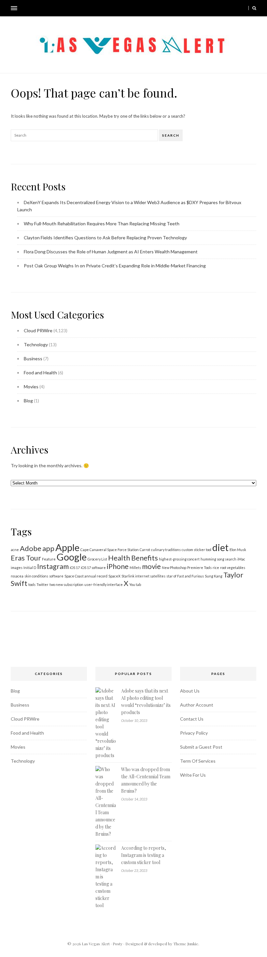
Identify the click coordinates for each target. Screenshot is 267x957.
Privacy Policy (194, 733)
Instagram (53, 566)
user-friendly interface (103, 584)
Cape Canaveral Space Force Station (109, 549)
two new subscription (66, 584)
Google (72, 556)
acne (15, 549)
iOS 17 (75, 567)
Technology (36, 344)
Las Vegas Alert (96, 943)
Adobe (30, 548)
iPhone (118, 566)
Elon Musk (238, 549)
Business (33, 358)
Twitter (42, 584)
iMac (241, 559)
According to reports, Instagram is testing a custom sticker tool (143, 855)
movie (151, 566)
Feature (49, 559)
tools (31, 584)
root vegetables (232, 567)
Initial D (29, 567)
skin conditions (36, 576)
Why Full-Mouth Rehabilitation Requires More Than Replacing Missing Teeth (101, 223)
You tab (135, 584)
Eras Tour (26, 557)
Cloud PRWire (38, 330)
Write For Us (193, 775)
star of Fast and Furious (185, 576)
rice (216, 567)
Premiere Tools (199, 567)
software (56, 576)
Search (170, 135)
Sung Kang (213, 576)
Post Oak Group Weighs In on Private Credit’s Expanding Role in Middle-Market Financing (115, 265)
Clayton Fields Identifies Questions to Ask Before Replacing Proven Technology (105, 237)
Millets (135, 567)
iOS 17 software (93, 567)
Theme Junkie (185, 943)
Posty (117, 943)
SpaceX (114, 576)
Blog (28, 400)
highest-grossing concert (179, 559)
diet (220, 547)
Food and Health (40, 372)
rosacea (17, 576)
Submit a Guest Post (201, 747)
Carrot (145, 549)
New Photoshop (174, 567)
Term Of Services (198, 761)
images (16, 567)
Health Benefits (133, 557)
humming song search (218, 559)
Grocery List (97, 559)
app (48, 548)
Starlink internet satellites (143, 576)
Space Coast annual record (85, 576)
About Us (190, 691)
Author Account (196, 705)
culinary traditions (166, 549)
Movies (31, 386)
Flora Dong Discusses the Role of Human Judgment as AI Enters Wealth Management (111, 251)
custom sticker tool (196, 549)
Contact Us (192, 719)
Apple (67, 547)
